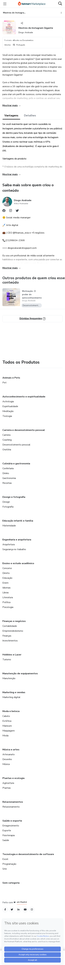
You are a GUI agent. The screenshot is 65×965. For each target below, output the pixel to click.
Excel (5, 859)
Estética (6, 721)
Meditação (8, 411)
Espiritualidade (10, 406)
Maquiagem (8, 730)
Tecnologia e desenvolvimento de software (28, 854)
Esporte (6, 830)
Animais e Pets (11, 377)
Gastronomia (9, 478)
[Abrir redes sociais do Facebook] (3, 211)
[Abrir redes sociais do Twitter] (17, 211)
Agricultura (8, 783)
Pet (4, 382)
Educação (7, 578)
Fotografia (7, 506)
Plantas (6, 788)
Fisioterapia (8, 835)
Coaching (7, 439)
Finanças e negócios (14, 621)
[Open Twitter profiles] (12, 909)
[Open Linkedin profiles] (18, 909)
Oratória (6, 449)
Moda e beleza (11, 711)
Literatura (7, 597)
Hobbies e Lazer (11, 654)
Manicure (7, 726)
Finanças (6, 635)
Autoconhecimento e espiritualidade (23, 396)
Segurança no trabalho (14, 549)
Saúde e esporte (12, 820)
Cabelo (6, 716)
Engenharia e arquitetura (16, 539)
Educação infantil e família (17, 520)
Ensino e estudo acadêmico (18, 563)
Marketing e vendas (13, 692)
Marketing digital (11, 697)
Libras (5, 592)
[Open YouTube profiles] (25, 909)
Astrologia (8, 401)
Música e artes (10, 749)
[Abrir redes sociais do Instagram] (10, 211)
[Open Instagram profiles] (31, 909)
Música (6, 764)
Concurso (7, 568)
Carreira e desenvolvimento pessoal (23, 430)
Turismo (6, 659)
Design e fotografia (13, 497)
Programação (9, 864)
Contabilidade (9, 626)
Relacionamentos (12, 802)
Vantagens (11, 115)
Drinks (5, 473)
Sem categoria (11, 883)
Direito (6, 573)
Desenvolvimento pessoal (16, 444)
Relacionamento (11, 806)
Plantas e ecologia (13, 778)
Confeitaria (8, 468)
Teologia (7, 416)
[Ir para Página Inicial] (32, 3)
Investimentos (10, 640)
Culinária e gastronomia (16, 463)
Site (4, 869)
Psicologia (7, 607)
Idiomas (6, 587)
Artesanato (8, 754)
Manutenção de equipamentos (20, 673)
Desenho (7, 759)
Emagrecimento (10, 825)
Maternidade (9, 525)
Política (6, 602)
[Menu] (4, 3)
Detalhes (30, 115)
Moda (5, 735)
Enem (5, 583)
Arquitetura (8, 544)
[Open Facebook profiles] (5, 909)
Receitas (7, 483)
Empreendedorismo (12, 631)
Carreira (6, 435)
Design (6, 502)
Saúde (5, 840)
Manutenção (8, 678)
